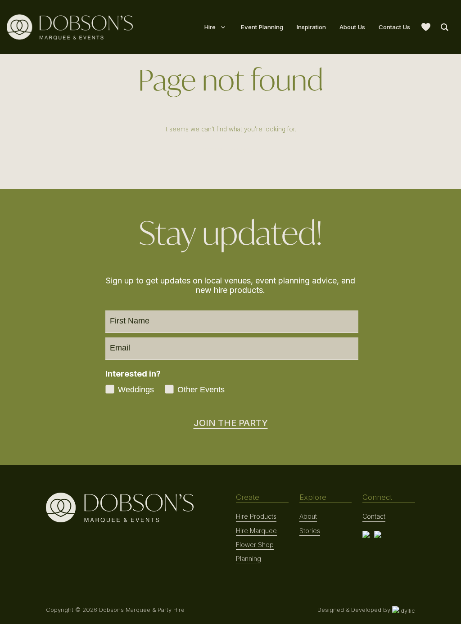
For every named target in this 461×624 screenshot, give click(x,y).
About (308, 516)
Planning (248, 558)
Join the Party (231, 422)
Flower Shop (255, 544)
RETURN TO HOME (230, 150)
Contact (373, 516)
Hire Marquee (256, 530)
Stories (309, 530)
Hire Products (256, 516)
